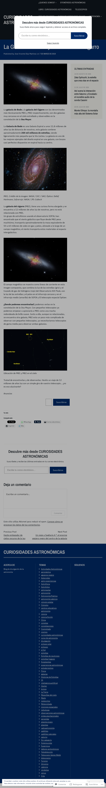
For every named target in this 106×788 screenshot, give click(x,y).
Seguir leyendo (53, 43)
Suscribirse (79, 35)
